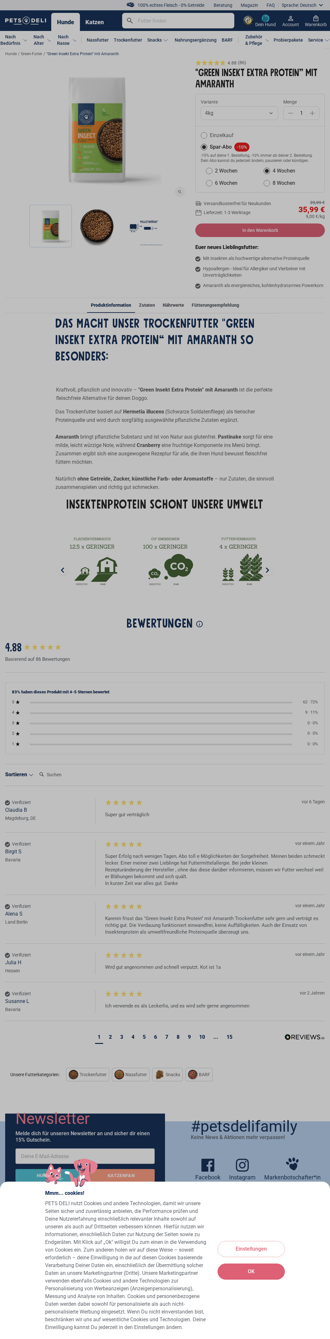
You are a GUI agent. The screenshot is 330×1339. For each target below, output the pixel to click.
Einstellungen (251, 1249)
